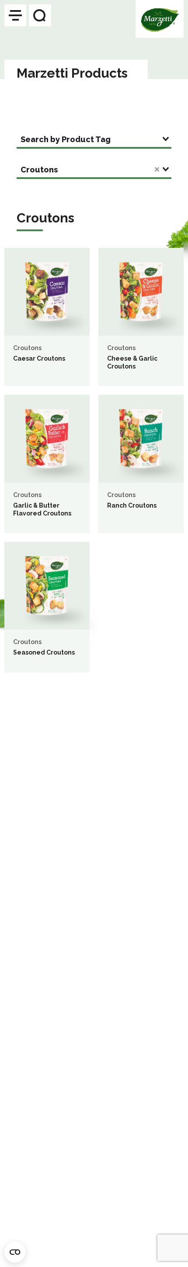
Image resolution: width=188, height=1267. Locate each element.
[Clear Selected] (157, 169)
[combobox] (94, 140)
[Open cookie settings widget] (14, 1252)
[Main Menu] (15, 15)
